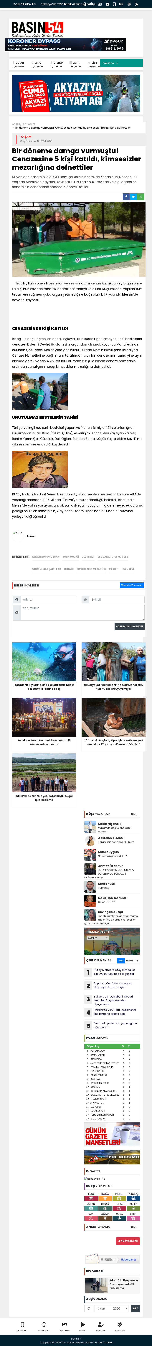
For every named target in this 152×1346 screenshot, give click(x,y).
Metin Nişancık (109, 824)
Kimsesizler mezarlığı (91, 569)
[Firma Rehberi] (107, 4)
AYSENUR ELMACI (111, 838)
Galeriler (65, 1330)
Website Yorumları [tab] (131, 585)
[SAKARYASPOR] (94, 1179)
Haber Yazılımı (103, 1342)
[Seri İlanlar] (114, 4)
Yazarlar (101, 1330)
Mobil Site (22, 1330)
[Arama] (91, 4)
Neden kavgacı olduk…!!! (113, 856)
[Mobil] (84, 4)
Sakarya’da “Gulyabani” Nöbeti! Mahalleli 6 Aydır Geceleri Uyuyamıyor (109, 1000)
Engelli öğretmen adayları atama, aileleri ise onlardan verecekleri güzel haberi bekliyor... (111, 919)
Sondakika (43, 1330)
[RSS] (136, 4)
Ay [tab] (137, 960)
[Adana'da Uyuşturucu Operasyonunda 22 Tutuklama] (96, 1285)
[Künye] (129, 4)
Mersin (113, 569)
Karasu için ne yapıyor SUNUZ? (116, 842)
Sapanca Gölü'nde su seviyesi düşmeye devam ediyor (109, 985)
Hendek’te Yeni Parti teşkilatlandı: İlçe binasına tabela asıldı (111, 1012)
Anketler (120, 1330)
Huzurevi (127, 569)
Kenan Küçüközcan (46, 557)
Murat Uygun (108, 852)
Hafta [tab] (129, 960)
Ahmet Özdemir (110, 866)
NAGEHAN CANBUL (112, 898)
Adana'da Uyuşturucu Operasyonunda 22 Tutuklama (123, 1284)
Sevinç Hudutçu (110, 912)
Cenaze (69, 569)
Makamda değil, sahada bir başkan (114, 829)
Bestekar (88, 557)
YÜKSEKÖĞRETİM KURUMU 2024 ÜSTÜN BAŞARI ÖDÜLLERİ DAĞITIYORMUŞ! (109, 873)
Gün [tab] (120, 960)
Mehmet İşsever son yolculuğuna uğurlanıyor (111, 1025)
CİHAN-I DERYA (106, 902)
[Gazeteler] (121, 4)
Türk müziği (70, 557)
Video (82, 1330)
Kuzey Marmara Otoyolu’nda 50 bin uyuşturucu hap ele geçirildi (111, 972)
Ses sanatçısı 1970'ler (113, 557)
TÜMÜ (134, 814)
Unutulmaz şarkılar (46, 569)
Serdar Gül (106, 884)
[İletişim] (99, 4)
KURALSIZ (103, 888)
